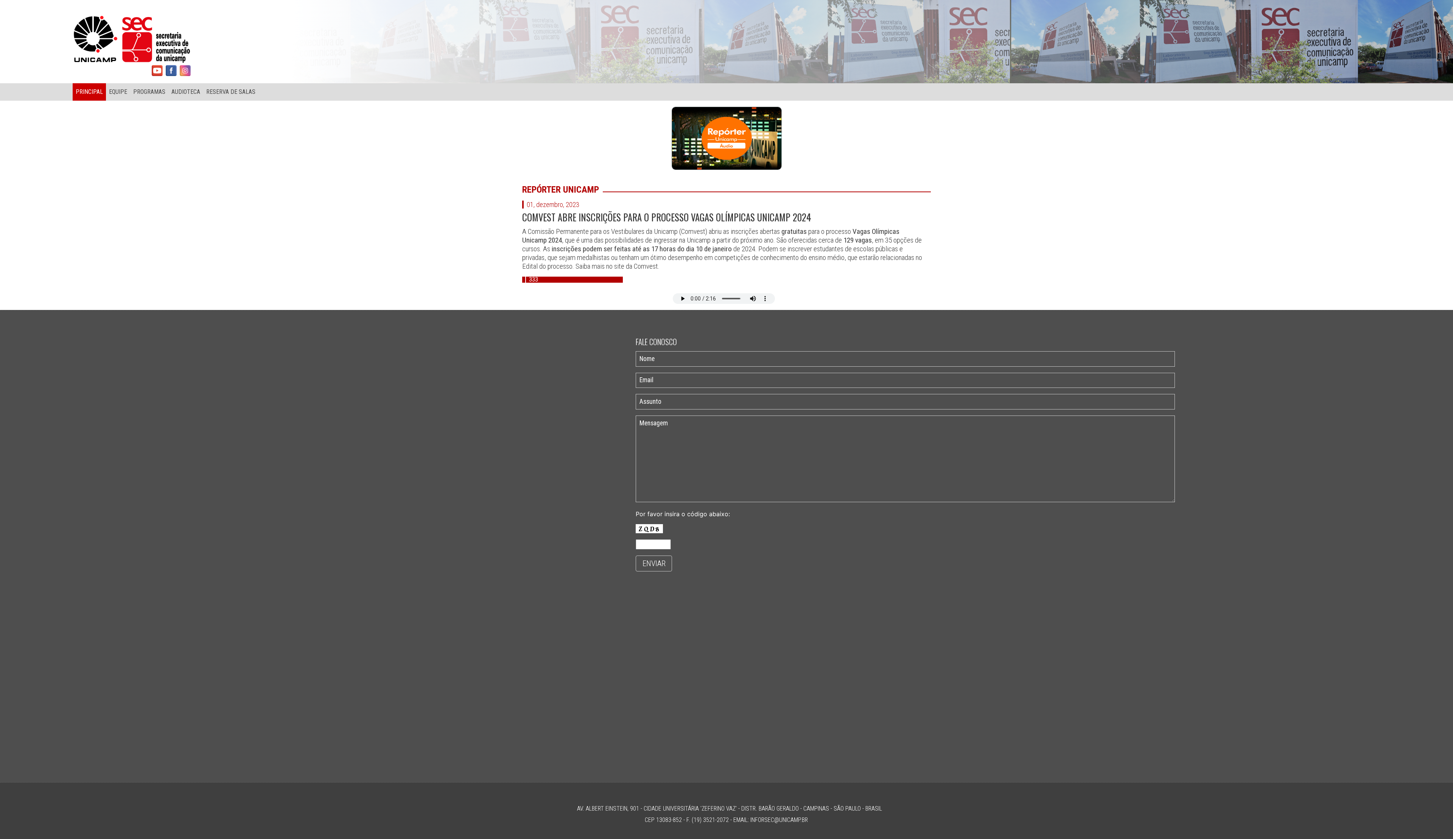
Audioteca (185, 91)
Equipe (118, 91)
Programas (149, 91)
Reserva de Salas (230, 91)
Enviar (654, 563)
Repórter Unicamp (560, 189)
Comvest (646, 266)
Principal (89, 91)
